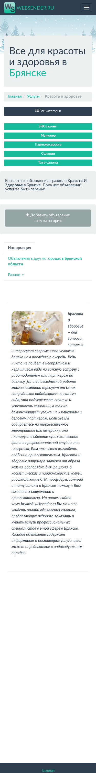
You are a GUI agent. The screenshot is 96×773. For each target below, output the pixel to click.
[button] (48, 218)
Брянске (27, 73)
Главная (15, 96)
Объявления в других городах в (45, 261)
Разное (14, 275)
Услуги (33, 96)
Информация (19, 248)
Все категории (50, 111)
